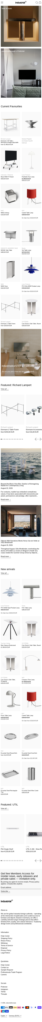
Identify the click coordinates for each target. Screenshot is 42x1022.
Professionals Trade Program (11, 972)
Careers (4, 975)
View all (4, 389)
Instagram (4, 989)
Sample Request (7, 970)
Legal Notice (5, 953)
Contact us (5, 967)
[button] (36, 2)
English (3, 1016)
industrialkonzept (11, 1003)
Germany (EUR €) (14, 1016)
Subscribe (4, 891)
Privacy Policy (6, 950)
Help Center (5, 936)
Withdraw (4, 943)
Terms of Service (7, 945)
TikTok (3, 992)
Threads (4, 994)
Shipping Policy (6, 938)
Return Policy (6, 941)
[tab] (1, 439)
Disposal (4, 948)
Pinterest (4, 987)
